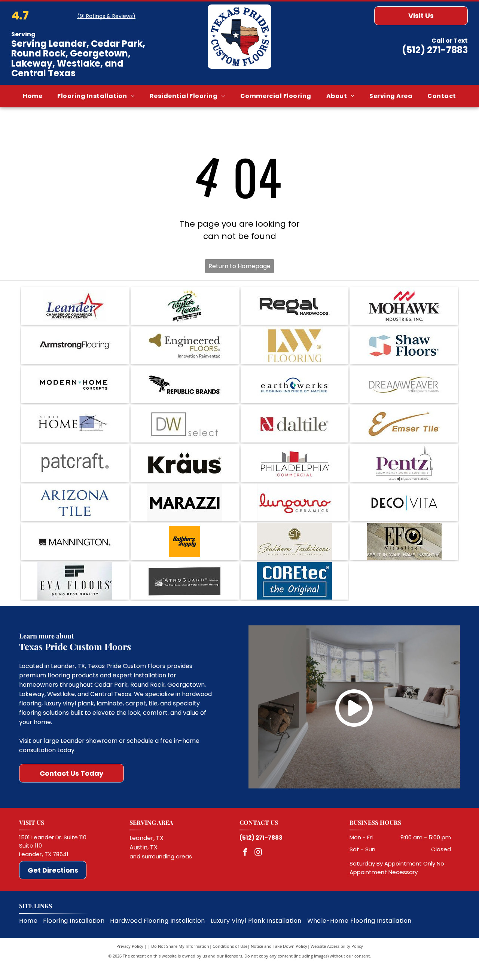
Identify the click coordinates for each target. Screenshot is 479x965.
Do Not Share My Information (180, 946)
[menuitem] (32, 95)
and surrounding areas (160, 856)
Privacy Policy (129, 946)
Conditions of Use (230, 946)
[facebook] (245, 853)
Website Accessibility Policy (337, 946)
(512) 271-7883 (435, 50)
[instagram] (258, 853)
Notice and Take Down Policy (279, 946)
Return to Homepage (239, 266)
